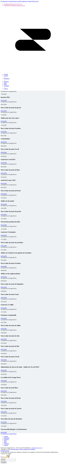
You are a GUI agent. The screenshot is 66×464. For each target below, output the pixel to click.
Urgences (6, 439)
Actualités (6, 443)
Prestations (6, 438)
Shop (5, 442)
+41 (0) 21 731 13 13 (36, 448)
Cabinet (6, 436)
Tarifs (5, 440)
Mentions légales (5, 450)
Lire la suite (4, 100)
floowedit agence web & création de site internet (23, 449)
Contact (6, 445)
